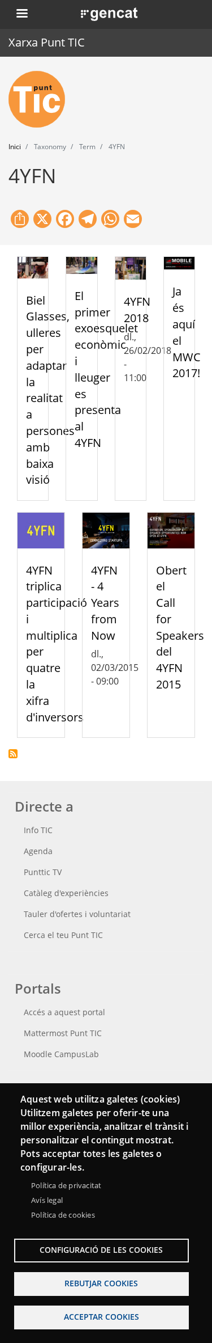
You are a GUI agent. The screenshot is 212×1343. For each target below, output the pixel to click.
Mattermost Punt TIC (63, 1033)
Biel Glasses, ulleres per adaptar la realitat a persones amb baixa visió (50, 390)
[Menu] (21, 14)
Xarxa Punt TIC (46, 42)
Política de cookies (63, 1215)
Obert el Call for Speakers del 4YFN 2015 (180, 627)
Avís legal (47, 1200)
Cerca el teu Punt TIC (63, 935)
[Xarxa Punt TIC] (41, 99)
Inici (14, 146)
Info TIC (38, 830)
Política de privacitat (66, 1185)
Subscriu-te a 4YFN (13, 753)
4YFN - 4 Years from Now (105, 603)
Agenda (38, 851)
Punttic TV (43, 872)
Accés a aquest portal (64, 1012)
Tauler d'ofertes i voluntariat (77, 914)
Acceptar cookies (101, 1316)
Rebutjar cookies (101, 1283)
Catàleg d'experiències (66, 893)
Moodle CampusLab (61, 1054)
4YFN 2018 (137, 310)
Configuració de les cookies (101, 1249)
